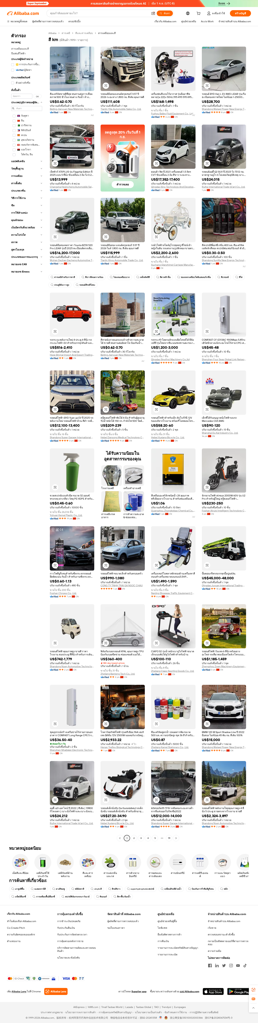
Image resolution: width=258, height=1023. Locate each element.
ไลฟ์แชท (162, 927)
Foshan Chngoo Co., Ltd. (63, 593)
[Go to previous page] (120, 838)
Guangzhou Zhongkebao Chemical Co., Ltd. (173, 510)
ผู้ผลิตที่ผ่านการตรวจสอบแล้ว (123, 921)
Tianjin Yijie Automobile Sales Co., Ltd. (121, 109)
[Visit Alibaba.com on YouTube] (238, 965)
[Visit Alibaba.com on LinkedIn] (217, 965)
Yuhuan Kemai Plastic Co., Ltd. (66, 515)
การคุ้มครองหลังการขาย (70, 941)
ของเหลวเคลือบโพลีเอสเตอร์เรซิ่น (196, 277)
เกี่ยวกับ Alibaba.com (18, 913)
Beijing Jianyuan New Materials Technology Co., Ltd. (72, 109)
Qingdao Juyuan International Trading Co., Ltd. (224, 585)
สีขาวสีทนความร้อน (94, 277)
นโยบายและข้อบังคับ (68, 957)
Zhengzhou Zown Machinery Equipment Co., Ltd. (224, 666)
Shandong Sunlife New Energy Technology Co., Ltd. (224, 260)
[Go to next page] (176, 838)
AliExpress (79, 1007)
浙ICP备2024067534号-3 (218, 1017)
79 (169, 838)
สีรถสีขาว (116, 889)
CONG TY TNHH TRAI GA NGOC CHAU (122, 585)
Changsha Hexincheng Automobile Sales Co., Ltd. (72, 186)
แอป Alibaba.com (189, 991)
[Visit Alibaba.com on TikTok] (245, 965)
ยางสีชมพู (60, 889)
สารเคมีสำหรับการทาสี (64, 277)
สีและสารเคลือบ (84, 33)
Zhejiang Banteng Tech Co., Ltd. (118, 673)
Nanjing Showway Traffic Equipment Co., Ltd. (173, 593)
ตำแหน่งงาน (14, 941)
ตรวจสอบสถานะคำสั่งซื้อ (221, 934)
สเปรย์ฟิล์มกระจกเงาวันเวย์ (77, 896)
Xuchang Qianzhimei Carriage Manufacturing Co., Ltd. (173, 264)
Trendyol (166, 1007)
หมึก (226, 889)
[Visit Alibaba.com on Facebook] (210, 965)
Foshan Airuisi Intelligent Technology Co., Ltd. (224, 510)
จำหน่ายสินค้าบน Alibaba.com (224, 921)
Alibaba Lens (19, 991)
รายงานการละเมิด (167, 954)
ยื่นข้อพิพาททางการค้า (169, 934)
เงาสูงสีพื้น (19, 889)
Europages (180, 1007)
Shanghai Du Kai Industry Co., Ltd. (220, 432)
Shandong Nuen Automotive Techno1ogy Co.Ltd (72, 666)
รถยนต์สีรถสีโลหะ (87, 285)
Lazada (129, 1007)
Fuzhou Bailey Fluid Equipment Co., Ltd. (172, 113)
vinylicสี (98, 889)
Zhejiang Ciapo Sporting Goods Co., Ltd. (172, 671)
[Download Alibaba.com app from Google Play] (239, 991)
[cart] (199, 13)
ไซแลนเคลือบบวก (121, 277)
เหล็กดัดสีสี (145, 277)
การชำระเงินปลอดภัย (68, 921)
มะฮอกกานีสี (40, 889)
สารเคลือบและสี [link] (107, 33)
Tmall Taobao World (111, 1007)
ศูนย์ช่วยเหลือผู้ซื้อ (167, 921)
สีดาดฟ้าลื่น (165, 277)
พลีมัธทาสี (79, 889)
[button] (153, 13)
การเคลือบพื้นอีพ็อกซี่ (45, 896)
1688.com (93, 1007)
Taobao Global (143, 1007)
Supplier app (139, 991)
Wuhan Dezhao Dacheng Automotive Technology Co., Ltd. (72, 260)
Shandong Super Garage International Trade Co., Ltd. (72, 437)
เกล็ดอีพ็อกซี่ (20, 896)
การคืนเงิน (163, 941)
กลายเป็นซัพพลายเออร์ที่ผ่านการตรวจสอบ (228, 943)
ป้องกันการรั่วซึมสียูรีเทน (203, 889)
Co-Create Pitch (16, 927)
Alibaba (52, 33)
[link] (253, 989)
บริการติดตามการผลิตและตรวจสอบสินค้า (76, 949)
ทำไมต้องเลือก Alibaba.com (21, 921)
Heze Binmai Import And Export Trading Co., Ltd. (72, 354)
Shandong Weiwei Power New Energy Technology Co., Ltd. (224, 109)
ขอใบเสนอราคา (116, 927)
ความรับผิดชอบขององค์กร (21, 934)
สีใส (240, 277)
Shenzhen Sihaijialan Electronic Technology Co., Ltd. (72, 750)
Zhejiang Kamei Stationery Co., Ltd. (170, 747)
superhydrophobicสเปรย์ (142, 889)
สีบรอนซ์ (225, 277)
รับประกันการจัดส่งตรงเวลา (72, 934)
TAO (156, 1007)
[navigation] (26, 436)
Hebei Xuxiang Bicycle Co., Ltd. (167, 437)
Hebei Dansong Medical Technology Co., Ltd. (123, 437)
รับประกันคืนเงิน (66, 927)
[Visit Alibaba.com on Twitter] (224, 965)
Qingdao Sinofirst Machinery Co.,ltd (170, 359)
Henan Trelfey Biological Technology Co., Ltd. (123, 747)
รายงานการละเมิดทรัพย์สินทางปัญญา (178, 947)
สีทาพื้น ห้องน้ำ (124, 896)
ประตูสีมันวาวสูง (61, 285)
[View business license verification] (160, 1017)
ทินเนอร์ (103, 896)
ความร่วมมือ (214, 951)
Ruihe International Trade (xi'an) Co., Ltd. (223, 186)
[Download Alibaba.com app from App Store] (213, 991)
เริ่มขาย (212, 927)
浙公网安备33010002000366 (186, 1017)
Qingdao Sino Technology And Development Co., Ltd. (173, 186)
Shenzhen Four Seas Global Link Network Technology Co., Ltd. (224, 359)
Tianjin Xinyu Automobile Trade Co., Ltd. (122, 260)
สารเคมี (66, 33)
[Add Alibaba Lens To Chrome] (56, 991)
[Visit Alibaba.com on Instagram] (231, 965)
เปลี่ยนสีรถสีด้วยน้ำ (172, 889)
